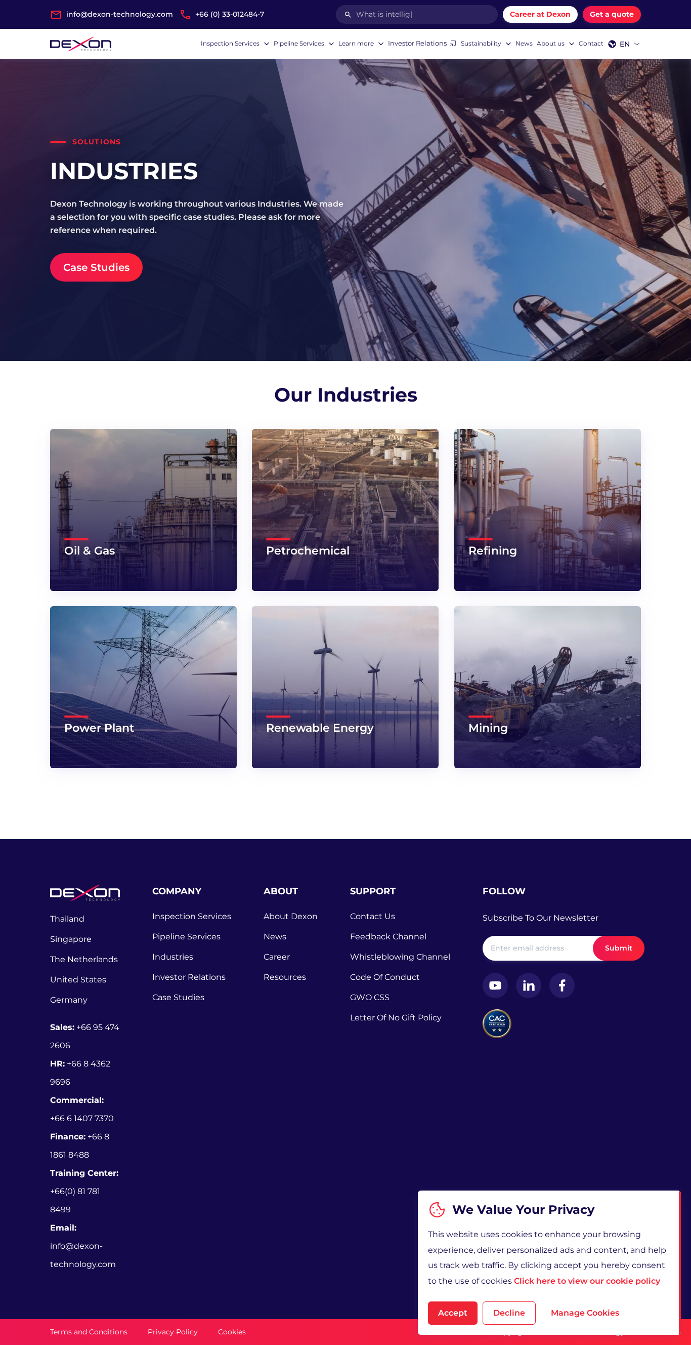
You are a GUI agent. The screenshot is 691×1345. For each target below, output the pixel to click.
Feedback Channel (388, 936)
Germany (69, 1000)
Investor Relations (189, 977)
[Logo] (80, 44)
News (275, 936)
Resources (285, 977)
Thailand (67, 919)
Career (277, 957)
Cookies (232, 1331)
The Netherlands (84, 959)
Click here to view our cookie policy (587, 1281)
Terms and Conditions (88, 1331)
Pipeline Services (186, 936)
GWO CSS (370, 997)
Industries (172, 957)
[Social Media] (495, 985)
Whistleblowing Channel (400, 957)
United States (78, 979)
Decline (509, 1313)
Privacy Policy (173, 1331)
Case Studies (178, 997)
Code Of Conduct (385, 977)
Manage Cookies (585, 1313)
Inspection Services (191, 916)
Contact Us (372, 916)
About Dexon (291, 916)
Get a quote (612, 14)
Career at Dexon (540, 14)
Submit (618, 948)
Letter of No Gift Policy (396, 1017)
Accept (452, 1313)
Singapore (71, 939)
